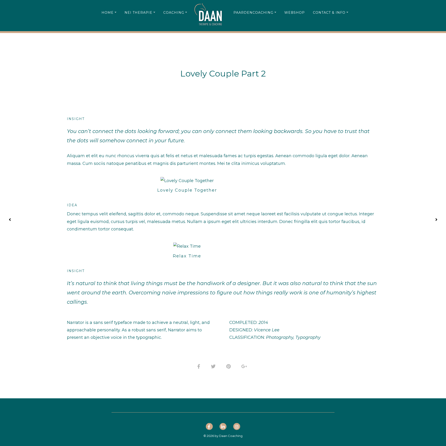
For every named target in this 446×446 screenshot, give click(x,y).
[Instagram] (236, 427)
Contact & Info (329, 12)
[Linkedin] (223, 427)
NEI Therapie (138, 12)
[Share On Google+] (245, 366)
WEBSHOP (294, 12)
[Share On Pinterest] (229, 366)
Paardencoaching (253, 12)
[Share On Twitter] (214, 366)
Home (108, 12)
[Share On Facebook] (199, 366)
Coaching (173, 12)
